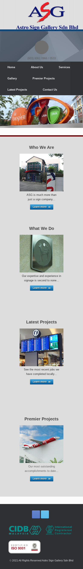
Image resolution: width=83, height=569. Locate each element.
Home (11, 67)
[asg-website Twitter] (45, 514)
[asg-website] (41, 17)
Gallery (12, 78)
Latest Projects (17, 89)
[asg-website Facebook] (36, 514)
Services (64, 67)
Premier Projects (44, 78)
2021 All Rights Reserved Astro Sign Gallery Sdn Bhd (42, 560)
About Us (37, 67)
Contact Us (50, 89)
